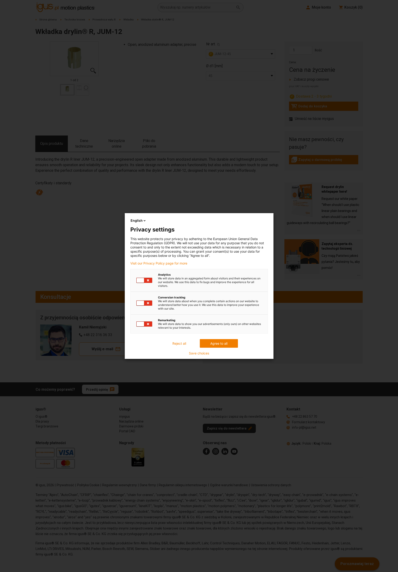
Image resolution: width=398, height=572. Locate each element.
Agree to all (218, 343)
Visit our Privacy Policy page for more (158, 263)
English (137, 220)
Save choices (199, 353)
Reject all (179, 343)
